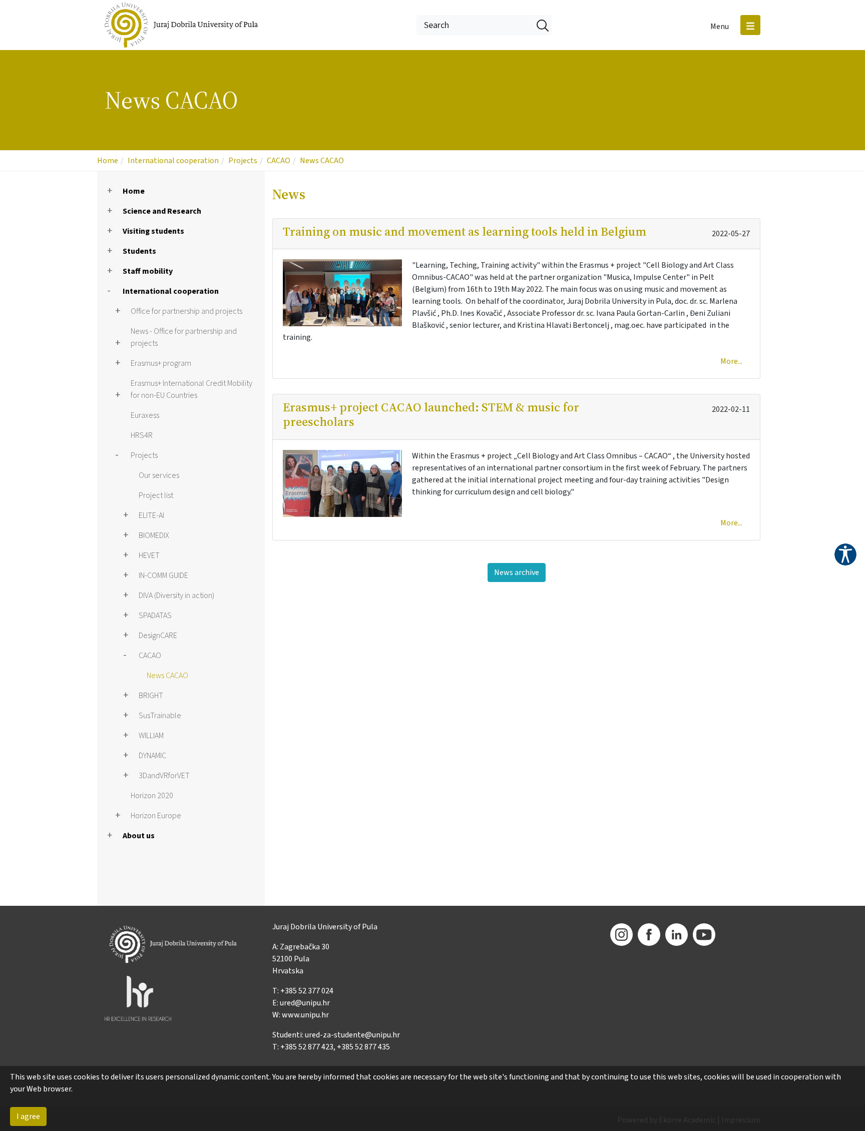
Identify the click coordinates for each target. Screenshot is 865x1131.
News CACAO (322, 160)
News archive (516, 572)
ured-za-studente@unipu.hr (352, 1034)
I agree (28, 1116)
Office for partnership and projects (186, 311)
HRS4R (142, 435)
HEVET (149, 555)
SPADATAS (155, 615)
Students (139, 251)
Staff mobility (148, 271)
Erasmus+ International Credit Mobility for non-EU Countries (191, 389)
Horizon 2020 (152, 795)
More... (731, 361)
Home (107, 160)
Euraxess (145, 415)
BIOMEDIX (154, 535)
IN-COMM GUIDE (163, 575)
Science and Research (162, 211)
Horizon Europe (156, 815)
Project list (156, 495)
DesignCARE (158, 635)
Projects (242, 160)
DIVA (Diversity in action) (176, 595)
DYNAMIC (152, 755)
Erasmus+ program (161, 363)
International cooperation (173, 160)
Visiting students (153, 231)
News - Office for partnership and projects (184, 337)
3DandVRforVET (164, 775)
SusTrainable (160, 715)
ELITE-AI (151, 515)
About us (139, 835)
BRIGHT (151, 695)
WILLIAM (151, 735)
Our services (159, 475)
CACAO (278, 160)
